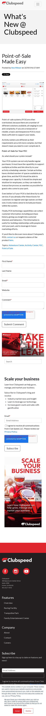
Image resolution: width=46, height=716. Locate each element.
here (11, 240)
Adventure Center (16, 245)
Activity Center (31, 245)
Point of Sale (7, 248)
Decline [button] (28, 711)
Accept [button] (17, 711)
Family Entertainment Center (16, 618)
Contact (7, 637)
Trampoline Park (11, 613)
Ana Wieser (16, 67)
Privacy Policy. (10, 431)
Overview (8, 603)
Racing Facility (10, 608)
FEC (41, 245)
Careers (7, 642)
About (7, 632)
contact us (11, 237)
